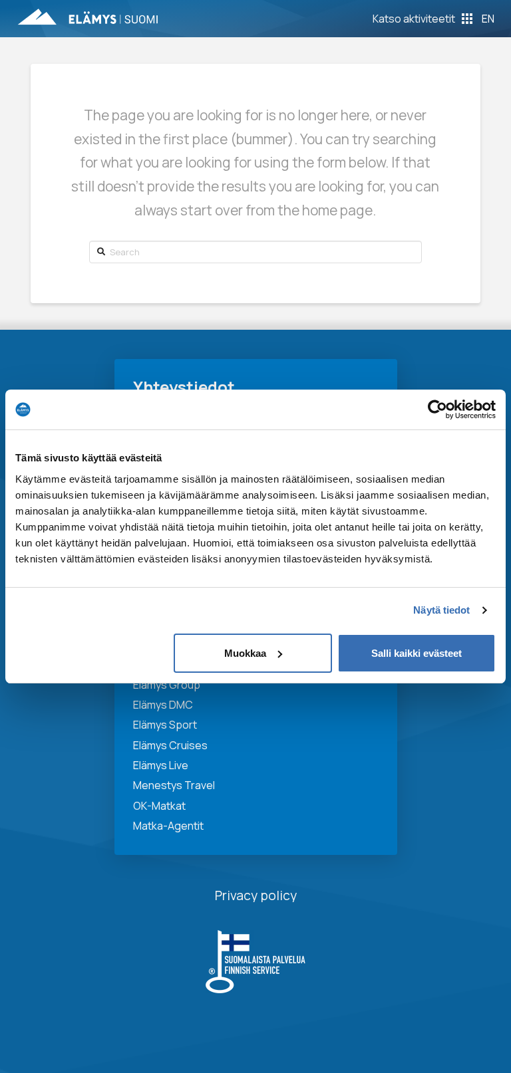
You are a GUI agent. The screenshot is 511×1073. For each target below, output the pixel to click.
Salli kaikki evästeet (416, 653)
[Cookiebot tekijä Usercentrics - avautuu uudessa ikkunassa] (437, 409)
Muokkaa (245, 653)
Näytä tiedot (441, 610)
